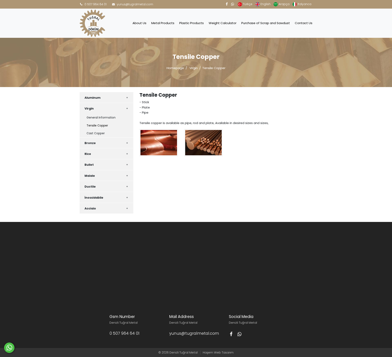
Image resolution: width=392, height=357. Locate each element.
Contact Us (303, 23)
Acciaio (90, 208)
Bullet (89, 165)
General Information (101, 117)
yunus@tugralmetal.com (135, 4)
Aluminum (92, 98)
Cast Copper (96, 133)
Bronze (90, 143)
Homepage (175, 68)
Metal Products (162, 23)
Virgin (193, 68)
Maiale (90, 176)
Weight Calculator (222, 23)
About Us (139, 23)
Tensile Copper (97, 125)
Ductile (90, 187)
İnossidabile (94, 198)
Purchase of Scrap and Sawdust (265, 23)
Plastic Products (191, 23)
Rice (88, 154)
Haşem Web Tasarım (218, 352)
